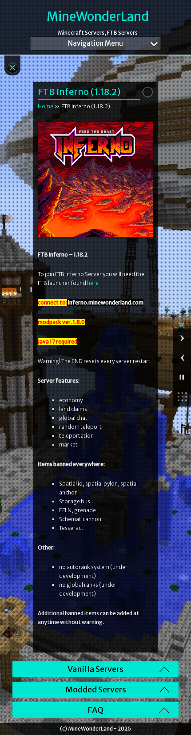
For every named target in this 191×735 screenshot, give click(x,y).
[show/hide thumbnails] (182, 397)
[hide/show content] (147, 92)
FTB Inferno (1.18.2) (79, 91)
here (93, 283)
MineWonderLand (98, 16)
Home (45, 106)
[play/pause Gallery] (182, 377)
